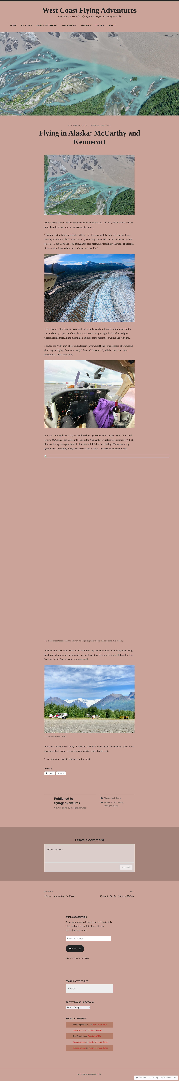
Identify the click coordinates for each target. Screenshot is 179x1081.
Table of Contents (47, 25)
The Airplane (69, 25)
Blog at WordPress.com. (89, 1074)
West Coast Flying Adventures (89, 10)
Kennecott (108, 802)
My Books (26, 25)
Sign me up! (75, 948)
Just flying (116, 798)
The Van (99, 25)
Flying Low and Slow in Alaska (59, 894)
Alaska (107, 798)
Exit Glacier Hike (100, 1024)
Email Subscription (76, 917)
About (112, 25)
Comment (126, 867)
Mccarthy (118, 802)
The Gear (86, 25)
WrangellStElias (111, 805)
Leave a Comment (100, 125)
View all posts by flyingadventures (70, 808)
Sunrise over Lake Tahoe (98, 1042)
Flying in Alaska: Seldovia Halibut (117, 894)
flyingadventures (79, 1030)
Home (13, 25)
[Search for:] (89, 988)
